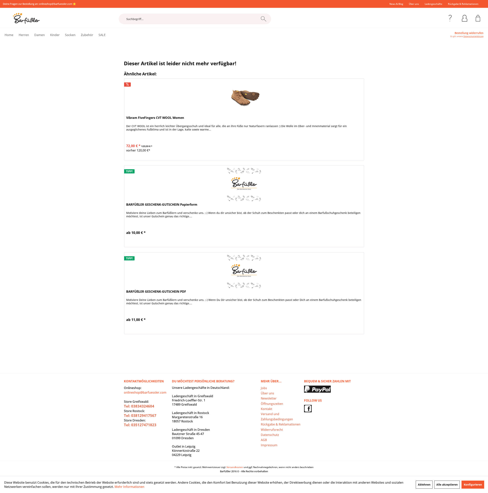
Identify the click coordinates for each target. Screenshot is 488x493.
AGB (264, 440)
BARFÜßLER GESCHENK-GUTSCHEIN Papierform (161, 205)
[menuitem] (396, 4)
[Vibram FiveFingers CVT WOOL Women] (244, 98)
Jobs (264, 388)
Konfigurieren (473, 484)
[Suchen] (263, 19)
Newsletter (269, 398)
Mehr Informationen (129, 487)
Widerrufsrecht (272, 430)
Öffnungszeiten (272, 404)
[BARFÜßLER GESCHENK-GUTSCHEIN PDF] (244, 271)
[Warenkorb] (478, 18)
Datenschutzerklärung (473, 36)
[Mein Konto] (464, 18)
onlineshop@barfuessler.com (55, 4)
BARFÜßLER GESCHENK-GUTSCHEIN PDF (156, 292)
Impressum (269, 445)
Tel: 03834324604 (139, 406)
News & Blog (396, 4)
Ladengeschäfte (433, 4)
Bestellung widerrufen (469, 33)
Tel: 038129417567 (140, 415)
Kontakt (266, 409)
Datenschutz (270, 435)
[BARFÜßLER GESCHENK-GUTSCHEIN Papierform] (244, 184)
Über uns (414, 4)
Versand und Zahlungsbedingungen (277, 416)
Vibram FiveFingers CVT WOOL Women (155, 118)
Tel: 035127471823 (140, 424)
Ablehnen (424, 484)
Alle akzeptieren (447, 484)
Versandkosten (234, 467)
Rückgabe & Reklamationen (463, 4)
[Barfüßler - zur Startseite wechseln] (26, 18)
